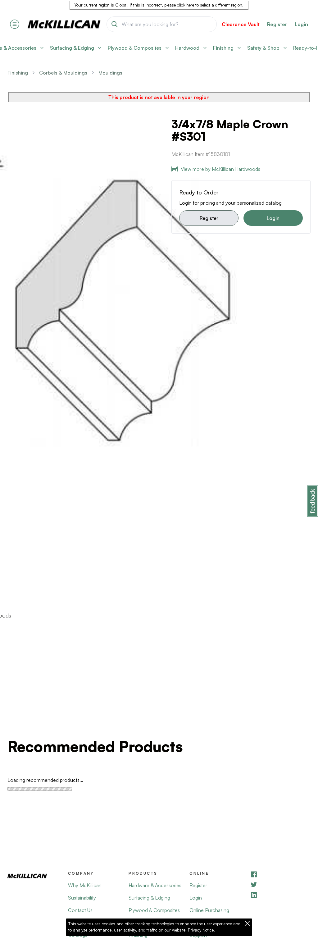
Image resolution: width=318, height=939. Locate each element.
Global (121, 4)
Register (209, 218)
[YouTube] (280, 884)
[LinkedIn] (280, 895)
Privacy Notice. (201, 930)
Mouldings (110, 73)
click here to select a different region (209, 4)
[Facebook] (280, 874)
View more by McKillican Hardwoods (220, 169)
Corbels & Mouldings (63, 73)
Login (301, 24)
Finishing (17, 73)
